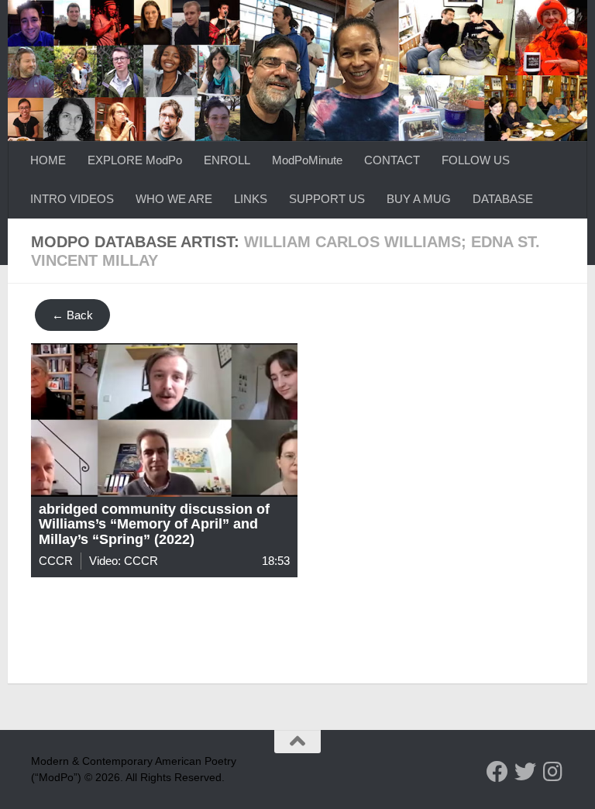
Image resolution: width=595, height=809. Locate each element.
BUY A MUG (419, 198)
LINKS (250, 198)
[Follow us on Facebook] (497, 772)
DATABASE (503, 198)
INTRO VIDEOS (72, 198)
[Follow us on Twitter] (525, 772)
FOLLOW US (476, 160)
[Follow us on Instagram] (553, 772)
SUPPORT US (327, 198)
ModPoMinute (307, 160)
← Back (72, 315)
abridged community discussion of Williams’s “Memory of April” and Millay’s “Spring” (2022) (154, 524)
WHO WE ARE (174, 198)
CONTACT (392, 160)
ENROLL (227, 160)
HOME (48, 160)
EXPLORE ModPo (135, 160)
